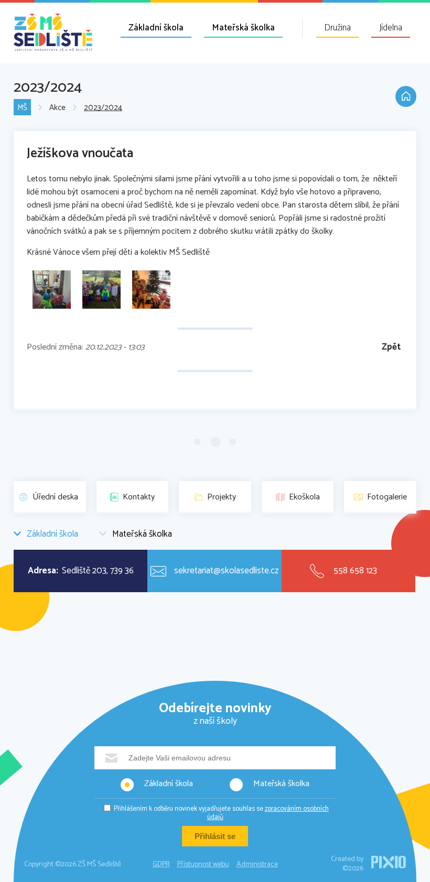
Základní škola (156, 27)
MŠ (22, 107)
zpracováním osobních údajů (268, 813)
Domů (405, 96)
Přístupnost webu (203, 864)
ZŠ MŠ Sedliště (53, 32)
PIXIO (388, 862)
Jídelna (390, 27)
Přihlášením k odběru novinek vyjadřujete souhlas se (221, 813)
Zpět (391, 347)
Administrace (257, 864)
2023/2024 (103, 107)
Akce (57, 107)
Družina (337, 27)
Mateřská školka (243, 27)
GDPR (161, 864)
